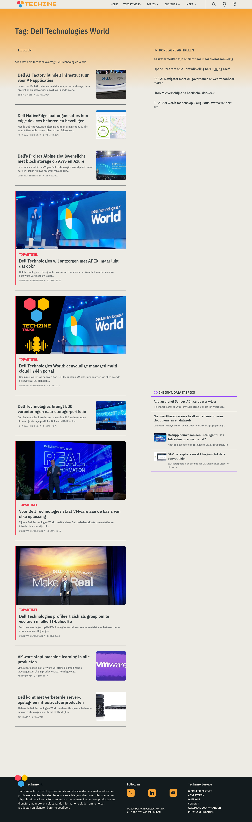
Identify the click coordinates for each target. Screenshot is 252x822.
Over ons (194, 799)
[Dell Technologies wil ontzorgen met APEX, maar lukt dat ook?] (71, 220)
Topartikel (28, 254)
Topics (151, 4)
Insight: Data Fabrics (177, 392)
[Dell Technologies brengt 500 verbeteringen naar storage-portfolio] (111, 415)
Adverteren (196, 795)
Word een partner (200, 791)
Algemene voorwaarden (204, 807)
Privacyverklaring (201, 811)
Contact (193, 803)
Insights (171, 4)
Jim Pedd (23, 716)
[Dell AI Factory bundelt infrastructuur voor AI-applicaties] (111, 84)
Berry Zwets (25, 94)
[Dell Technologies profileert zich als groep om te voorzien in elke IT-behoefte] (71, 575)
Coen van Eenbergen (29, 135)
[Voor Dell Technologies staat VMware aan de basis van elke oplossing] (71, 470)
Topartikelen (132, 4)
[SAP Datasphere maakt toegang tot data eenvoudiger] (160, 460)
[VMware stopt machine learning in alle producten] (111, 666)
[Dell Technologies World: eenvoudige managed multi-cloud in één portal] (71, 325)
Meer (190, 4)
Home (114, 4)
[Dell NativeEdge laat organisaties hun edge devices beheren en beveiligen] (111, 124)
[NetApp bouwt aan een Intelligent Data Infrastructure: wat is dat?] (160, 439)
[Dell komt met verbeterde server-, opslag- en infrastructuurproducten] (111, 706)
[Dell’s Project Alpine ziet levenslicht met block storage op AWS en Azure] (111, 165)
